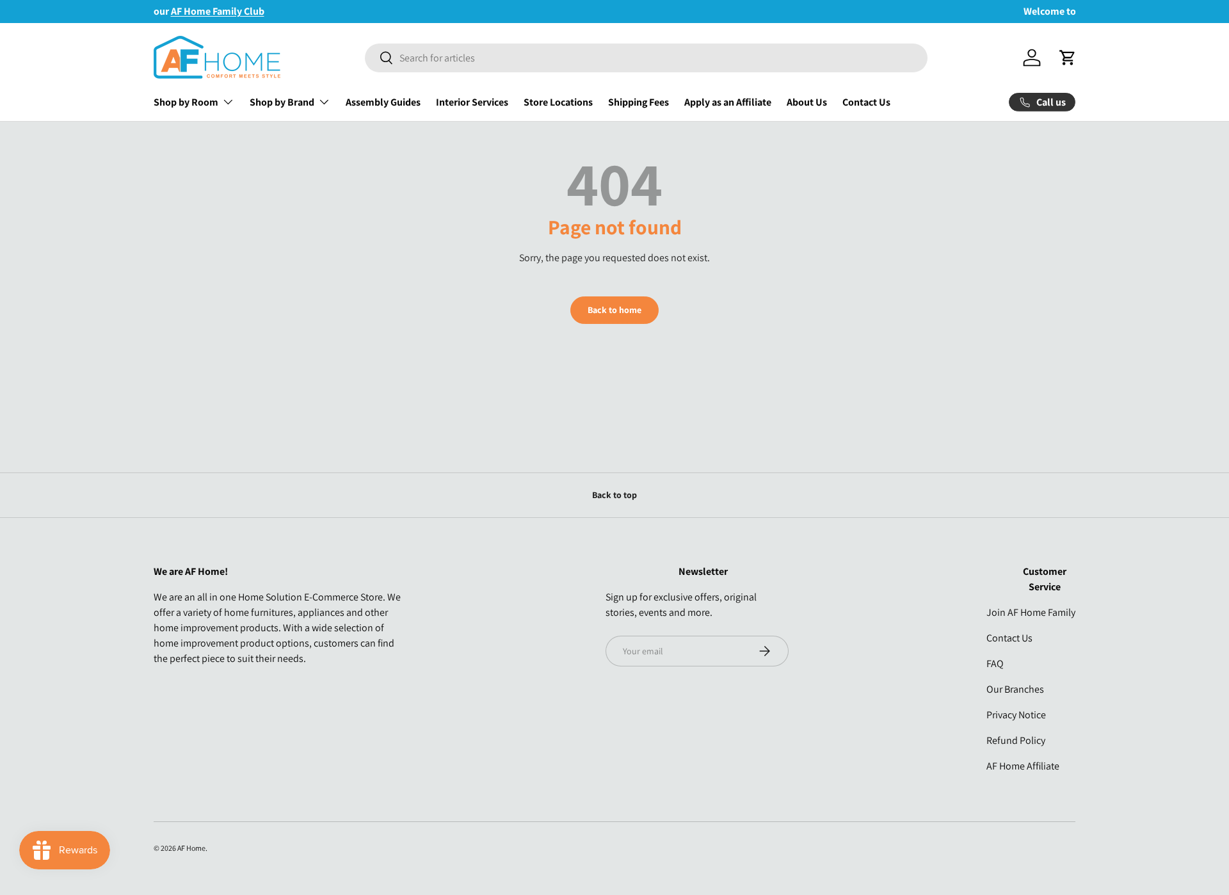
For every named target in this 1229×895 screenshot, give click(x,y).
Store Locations (558, 102)
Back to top (614, 495)
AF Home (191, 848)
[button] (1068, 58)
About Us (807, 102)
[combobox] (646, 58)
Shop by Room (186, 102)
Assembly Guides (383, 102)
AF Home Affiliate (1022, 766)
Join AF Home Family (1030, 612)
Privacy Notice (1016, 715)
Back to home (614, 310)
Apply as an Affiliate (727, 102)
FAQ (995, 663)
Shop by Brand (282, 102)
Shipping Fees (638, 102)
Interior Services (472, 102)
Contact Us (866, 102)
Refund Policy (1015, 740)
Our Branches (1015, 689)
